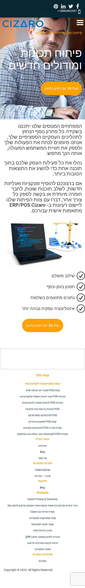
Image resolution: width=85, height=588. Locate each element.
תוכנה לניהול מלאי (42, 530)
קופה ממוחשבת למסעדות (42, 518)
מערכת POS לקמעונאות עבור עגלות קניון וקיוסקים (42, 434)
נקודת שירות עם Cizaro (42, 511)
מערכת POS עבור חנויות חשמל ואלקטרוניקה (42, 396)
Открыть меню (80, 22)
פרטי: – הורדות (42, 476)
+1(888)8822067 (67, 10)
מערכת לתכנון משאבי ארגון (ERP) (42, 536)
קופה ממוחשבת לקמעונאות (42, 383)
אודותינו (42, 445)
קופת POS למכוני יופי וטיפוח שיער (42, 390)
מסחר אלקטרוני (42, 549)
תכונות (42, 480)
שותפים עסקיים (43, 554)
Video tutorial (42, 469)
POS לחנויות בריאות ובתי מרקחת (42, 409)
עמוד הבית (42, 439)
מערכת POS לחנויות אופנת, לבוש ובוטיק (42, 402)
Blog (42, 452)
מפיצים (42, 561)
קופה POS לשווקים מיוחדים (42, 421)
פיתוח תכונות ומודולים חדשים (42, 543)
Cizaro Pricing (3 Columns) (42, 499)
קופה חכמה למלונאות (42, 524)
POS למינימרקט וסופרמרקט (42, 415)
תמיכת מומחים (42, 463)
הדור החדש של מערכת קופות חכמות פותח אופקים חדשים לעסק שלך (42, 505)
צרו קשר (42, 458)
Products (42, 492)
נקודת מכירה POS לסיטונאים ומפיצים (42, 427)
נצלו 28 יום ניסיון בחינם (61, 88)
